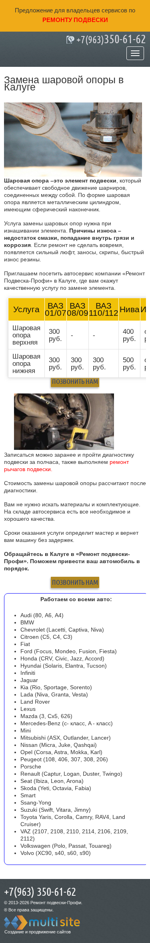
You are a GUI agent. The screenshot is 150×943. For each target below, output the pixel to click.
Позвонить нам (75, 381)
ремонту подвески (75, 19)
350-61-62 (111, 40)
